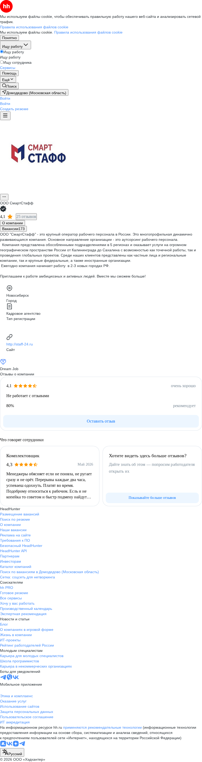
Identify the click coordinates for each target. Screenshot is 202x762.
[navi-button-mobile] (5, 115)
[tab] (12, 223)
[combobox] (12, 752)
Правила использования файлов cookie (88, 32)
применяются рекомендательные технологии (102, 727)
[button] (5, 98)
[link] (9, 86)
